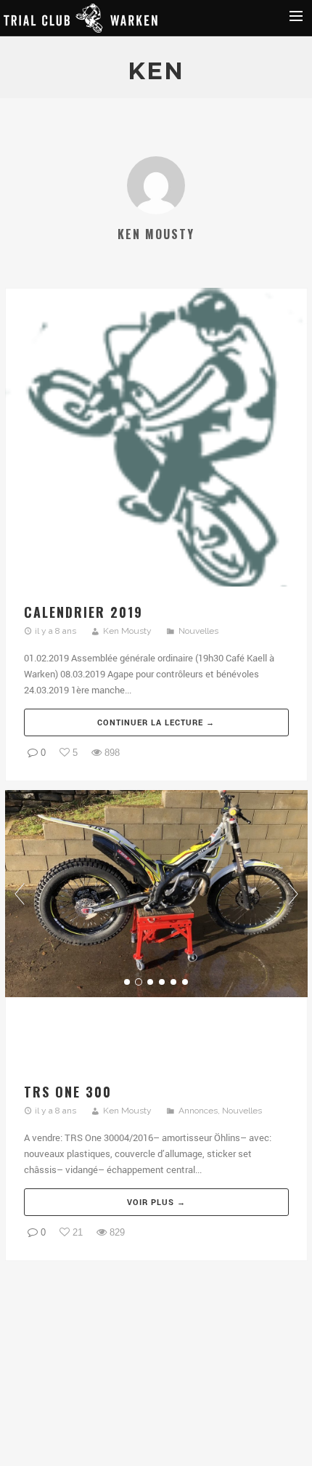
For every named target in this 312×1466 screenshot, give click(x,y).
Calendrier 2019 (83, 612)
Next (293, 894)
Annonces (198, 1110)
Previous (19, 894)
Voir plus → (156, 1201)
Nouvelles (198, 631)
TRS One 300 (68, 1091)
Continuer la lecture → (156, 722)
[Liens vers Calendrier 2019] (156, 439)
